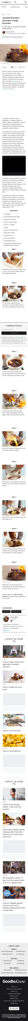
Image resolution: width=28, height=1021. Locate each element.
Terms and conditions (14, 993)
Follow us (15, 67)
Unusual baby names (20, 951)
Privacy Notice (20, 338)
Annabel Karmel (16, 611)
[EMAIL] (11, 621)
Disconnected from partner (20, 972)
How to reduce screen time (7, 951)
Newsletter (23, 67)
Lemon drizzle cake (7, 960)
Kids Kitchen (6, 611)
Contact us (14, 991)
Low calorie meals (20, 963)
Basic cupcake (7, 963)
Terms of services (19, 337)
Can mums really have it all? (7, 972)
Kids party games (20, 954)
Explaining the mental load (20, 969)
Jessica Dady (10, 32)
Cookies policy (14, 998)
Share (6, 67)
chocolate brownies (16, 81)
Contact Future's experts (14, 989)
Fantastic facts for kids (7, 954)
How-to (23, 33)
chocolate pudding (7, 89)
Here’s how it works (18, 37)
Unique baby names (15, 6)
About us (14, 986)
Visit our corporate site (21, 1015)
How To (8, 14)
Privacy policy (14, 996)
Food (3, 14)
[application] (14, 164)
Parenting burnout (7, 969)
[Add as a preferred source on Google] (14, 1008)
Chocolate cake (20, 960)
